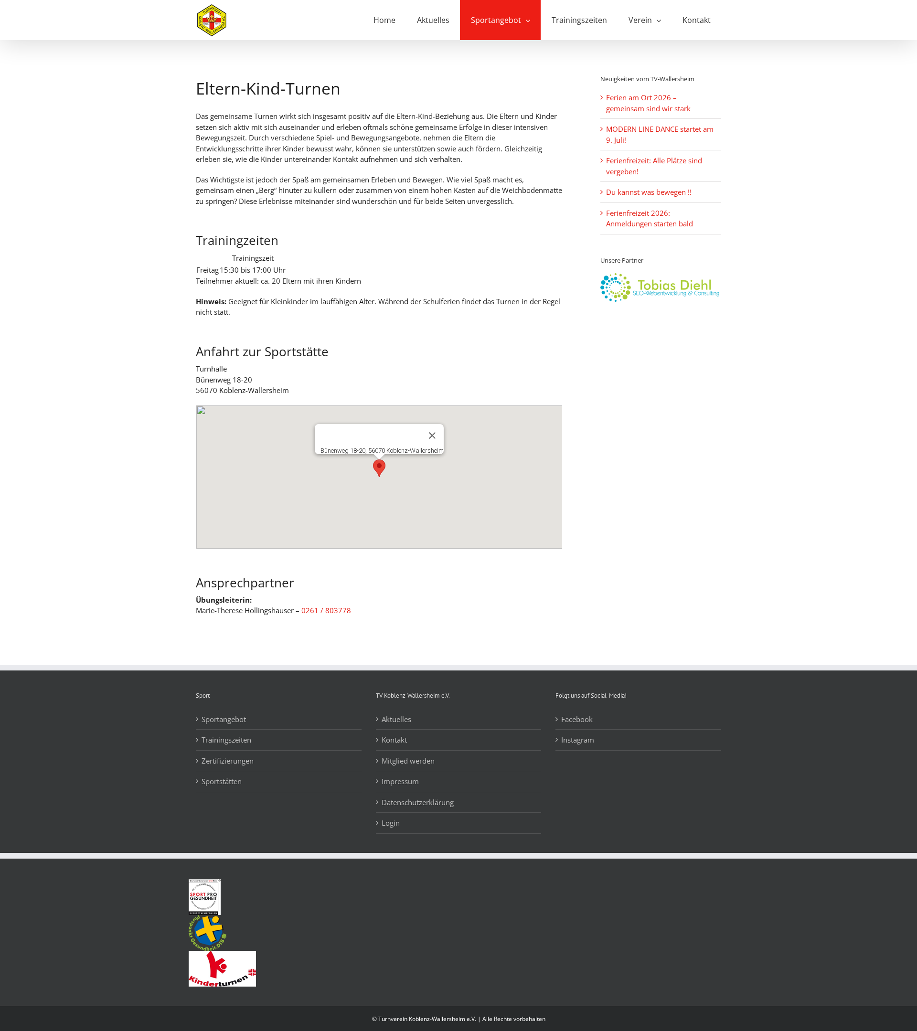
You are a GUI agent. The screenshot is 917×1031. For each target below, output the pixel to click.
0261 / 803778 (326, 610)
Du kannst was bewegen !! (649, 192)
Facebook (577, 719)
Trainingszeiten (226, 739)
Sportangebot (224, 719)
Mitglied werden (408, 760)
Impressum (400, 781)
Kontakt (394, 739)
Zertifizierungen (228, 760)
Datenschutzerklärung (418, 802)
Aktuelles (396, 719)
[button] (379, 468)
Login (391, 823)
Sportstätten (222, 781)
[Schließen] (432, 435)
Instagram (577, 739)
